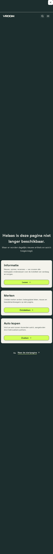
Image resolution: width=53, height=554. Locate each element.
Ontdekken (25, 310)
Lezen (25, 282)
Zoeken (25, 338)
